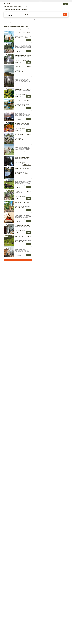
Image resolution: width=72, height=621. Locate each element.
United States (9, 6)
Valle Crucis (19, 6)
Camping (23, 6)
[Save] (5, 32)
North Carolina (14, 6)
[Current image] (7, 63)
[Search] (65, 14)
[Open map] (51, 53)
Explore (5, 6)
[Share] (7, 32)
